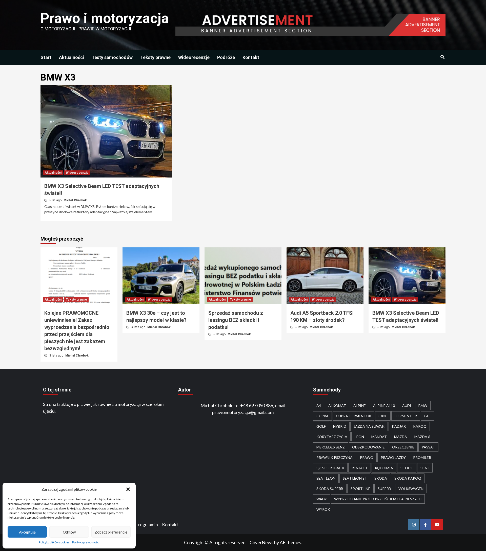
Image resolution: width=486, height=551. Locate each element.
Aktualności (71, 57)
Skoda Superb (329, 488)
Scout (406, 468)
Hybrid (339, 426)
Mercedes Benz (330, 447)
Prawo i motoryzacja (104, 18)
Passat (428, 447)
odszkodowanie (368, 447)
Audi (406, 405)
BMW (422, 405)
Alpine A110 (384, 405)
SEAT (424, 468)
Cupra (322, 416)
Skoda (380, 478)
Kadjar (399, 426)
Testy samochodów (112, 57)
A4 (318, 405)
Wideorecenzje (194, 57)
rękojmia (384, 468)
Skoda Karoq (407, 478)
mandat (379, 437)
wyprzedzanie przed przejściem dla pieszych (377, 499)
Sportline (360, 488)
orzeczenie (403, 447)
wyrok (323, 509)
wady (321, 499)
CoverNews (261, 542)
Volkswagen (410, 488)
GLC (427, 416)
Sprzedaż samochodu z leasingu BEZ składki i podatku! (235, 320)
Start (45, 57)
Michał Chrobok (75, 200)
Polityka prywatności (85, 542)
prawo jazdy (393, 457)
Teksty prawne (155, 57)
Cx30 (382, 416)
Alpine (359, 405)
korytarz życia (331, 437)
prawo (366, 457)
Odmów (69, 532)
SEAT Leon (325, 478)
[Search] (442, 57)
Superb (384, 488)
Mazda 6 (422, 437)
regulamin (148, 524)
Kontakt (250, 57)
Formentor (406, 416)
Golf (321, 426)
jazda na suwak (369, 426)
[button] (128, 489)
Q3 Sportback (330, 468)
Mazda (400, 437)
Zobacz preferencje (111, 532)
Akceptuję (27, 532)
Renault (360, 468)
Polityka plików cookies (54, 542)
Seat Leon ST (355, 478)
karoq (420, 426)
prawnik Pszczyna (334, 457)
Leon (359, 437)
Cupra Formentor (353, 416)
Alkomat (337, 405)
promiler (422, 457)
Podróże (226, 57)
